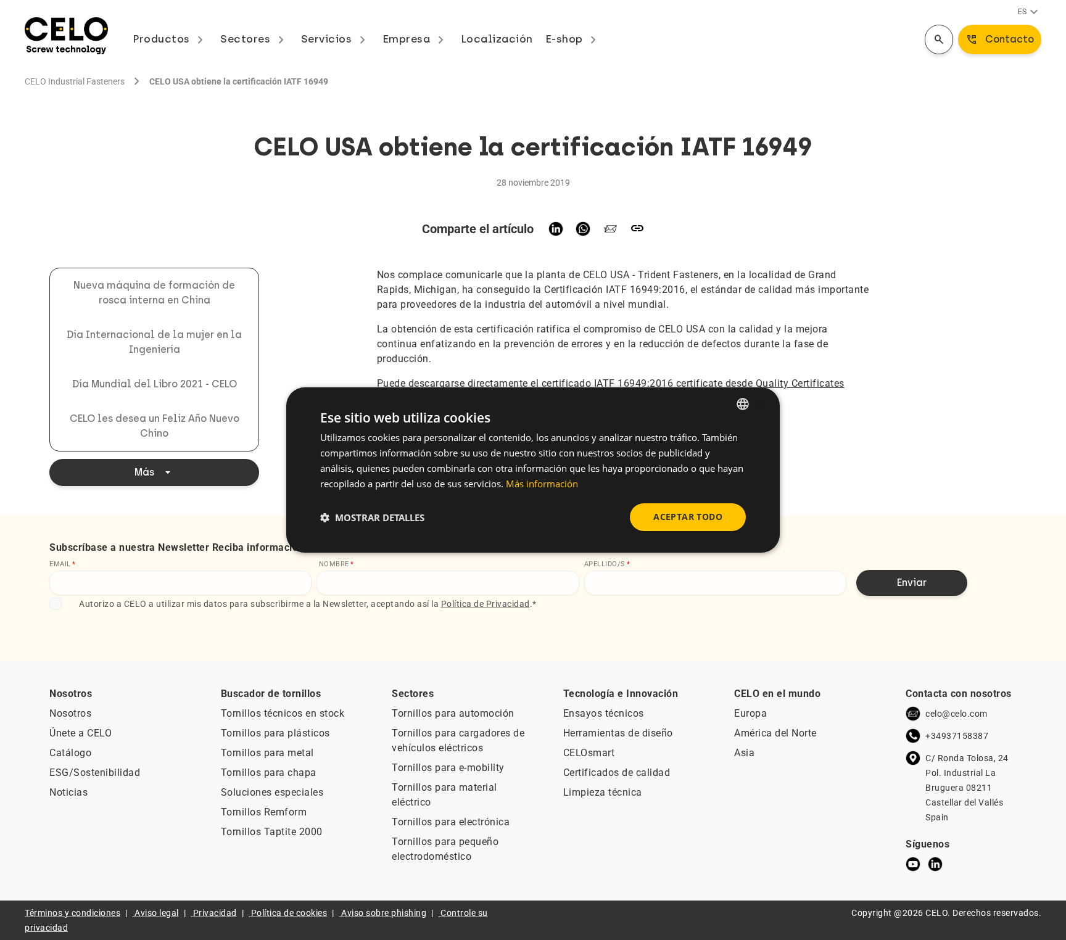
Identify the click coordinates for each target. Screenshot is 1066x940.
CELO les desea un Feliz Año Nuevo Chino (154, 426)
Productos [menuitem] (170, 39)
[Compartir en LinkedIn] (555, 228)
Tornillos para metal (267, 753)
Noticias (68, 792)
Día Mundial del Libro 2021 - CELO (154, 384)
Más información (542, 483)
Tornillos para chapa (268, 772)
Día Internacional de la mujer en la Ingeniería (154, 342)
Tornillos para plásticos (275, 733)
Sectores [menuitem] (254, 39)
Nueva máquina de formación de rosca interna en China (154, 292)
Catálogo (70, 753)
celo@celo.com (956, 714)
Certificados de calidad (617, 772)
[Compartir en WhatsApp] (583, 228)
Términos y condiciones (72, 913)
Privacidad (215, 913)
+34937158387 (956, 736)
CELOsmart (589, 753)
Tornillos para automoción (453, 713)
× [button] (759, 403)
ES (1029, 12)
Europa (750, 713)
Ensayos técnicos (603, 713)
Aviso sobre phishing (383, 913)
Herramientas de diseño (618, 733)
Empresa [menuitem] (415, 39)
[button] (372, 517)
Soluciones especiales (272, 792)
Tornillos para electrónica (451, 822)
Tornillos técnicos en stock (283, 713)
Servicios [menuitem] (335, 39)
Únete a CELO (80, 733)
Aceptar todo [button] (687, 516)
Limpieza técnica (602, 792)
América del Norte (775, 733)
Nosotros (70, 713)
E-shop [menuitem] (573, 39)
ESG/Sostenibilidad (94, 772)
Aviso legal (156, 913)
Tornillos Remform (264, 812)
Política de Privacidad (485, 604)
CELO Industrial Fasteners (75, 81)
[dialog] (533, 470)
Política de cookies (289, 913)
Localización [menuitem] (497, 39)
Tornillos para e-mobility (448, 767)
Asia (744, 753)
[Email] (610, 228)
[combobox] (743, 404)
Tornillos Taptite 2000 (272, 832)
